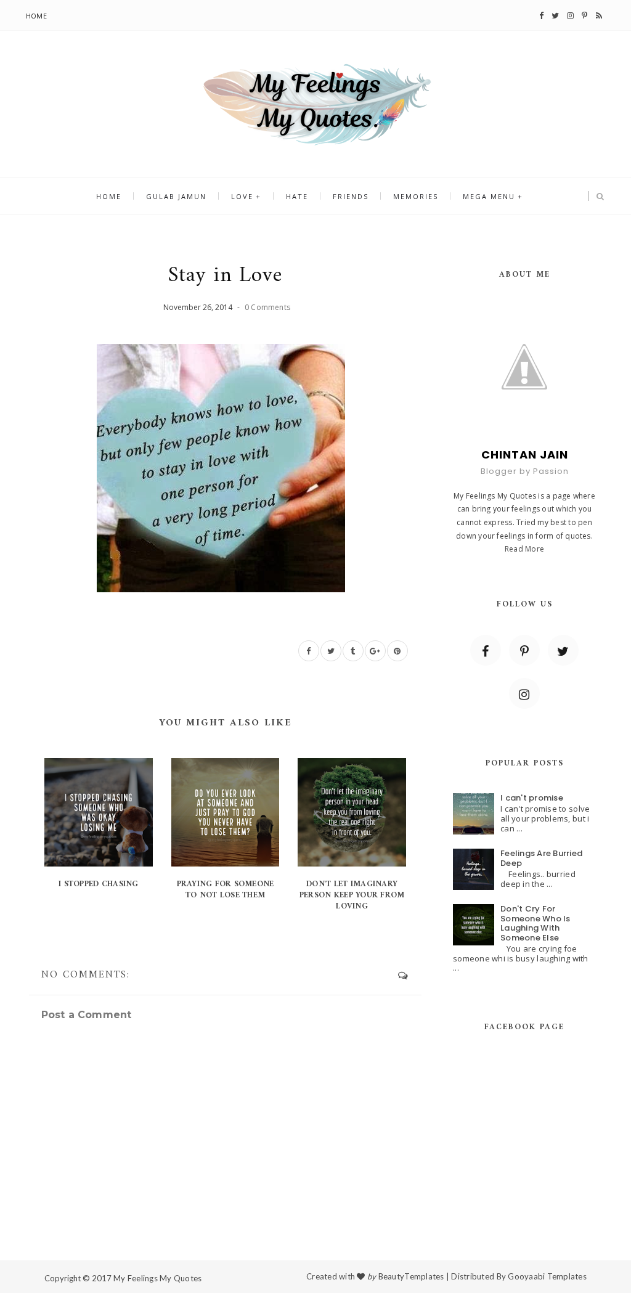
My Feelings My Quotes (157, 1278)
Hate (297, 196)
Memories (415, 196)
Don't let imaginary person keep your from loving (351, 895)
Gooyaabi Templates (547, 1276)
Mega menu (489, 196)
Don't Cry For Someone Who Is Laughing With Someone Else (535, 923)
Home (36, 15)
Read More (524, 549)
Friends (350, 196)
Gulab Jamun (176, 196)
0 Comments (267, 307)
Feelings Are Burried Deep (541, 858)
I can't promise (531, 798)
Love (242, 196)
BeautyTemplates (411, 1276)
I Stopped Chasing (98, 884)
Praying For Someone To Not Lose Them (225, 889)
